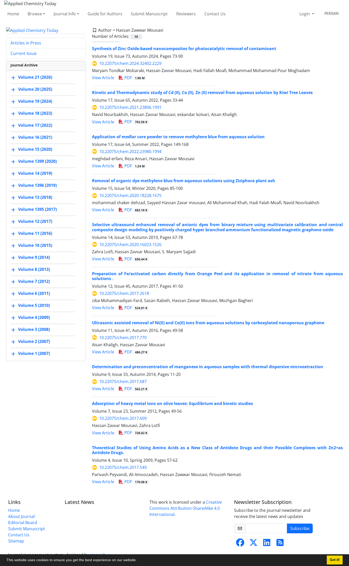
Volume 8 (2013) (34, 269)
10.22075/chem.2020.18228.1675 (130, 195)
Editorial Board (22, 522)
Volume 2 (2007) (34, 341)
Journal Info (65, 14)
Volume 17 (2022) (35, 125)
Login (305, 14)
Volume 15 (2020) (35, 149)
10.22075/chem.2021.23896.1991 (130, 107)
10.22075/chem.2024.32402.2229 (130, 63)
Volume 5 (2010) (34, 305)
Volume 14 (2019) (35, 173)
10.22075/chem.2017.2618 (124, 293)
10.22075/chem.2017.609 (123, 418)
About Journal (21, 516)
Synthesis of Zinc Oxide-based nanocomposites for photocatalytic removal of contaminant (184, 48)
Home (13, 14)
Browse (35, 14)
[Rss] (280, 544)
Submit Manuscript (149, 14)
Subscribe (299, 528)
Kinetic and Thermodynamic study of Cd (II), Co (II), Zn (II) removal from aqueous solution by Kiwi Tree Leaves (202, 92)
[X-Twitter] (253, 544)
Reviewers (186, 14)
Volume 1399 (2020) (37, 161)
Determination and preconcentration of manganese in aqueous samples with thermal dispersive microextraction (207, 366)
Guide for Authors (105, 14)
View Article (103, 77)
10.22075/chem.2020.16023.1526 (130, 244)
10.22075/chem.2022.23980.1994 (130, 151)
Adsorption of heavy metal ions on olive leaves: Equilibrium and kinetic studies (172, 403)
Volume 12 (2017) (35, 221)
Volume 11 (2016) (35, 233)
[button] (138, 560)
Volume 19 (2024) (35, 101)
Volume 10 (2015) (35, 245)
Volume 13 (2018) (35, 197)
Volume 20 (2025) (35, 89)
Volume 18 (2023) (35, 113)
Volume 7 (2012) (34, 281)
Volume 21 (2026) (35, 77)
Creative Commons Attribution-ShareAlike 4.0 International (185, 508)
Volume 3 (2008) (34, 329)
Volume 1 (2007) (34, 353)
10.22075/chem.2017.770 (123, 337)
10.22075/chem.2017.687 (123, 381)
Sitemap (16, 541)
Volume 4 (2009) (34, 317)
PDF (134, 77)
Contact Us (215, 14)
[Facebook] (240, 544)
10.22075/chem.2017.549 (123, 467)
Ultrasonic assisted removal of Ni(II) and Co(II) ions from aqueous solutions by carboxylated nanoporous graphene (208, 323)
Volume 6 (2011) (34, 293)
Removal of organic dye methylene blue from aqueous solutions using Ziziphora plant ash (183, 180)
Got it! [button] (335, 560)
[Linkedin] (267, 544)
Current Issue (23, 53)
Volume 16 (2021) (35, 137)
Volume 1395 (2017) (37, 209)
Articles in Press (25, 43)
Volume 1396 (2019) (37, 185)
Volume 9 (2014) (34, 257)
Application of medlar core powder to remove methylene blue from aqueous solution (178, 137)
